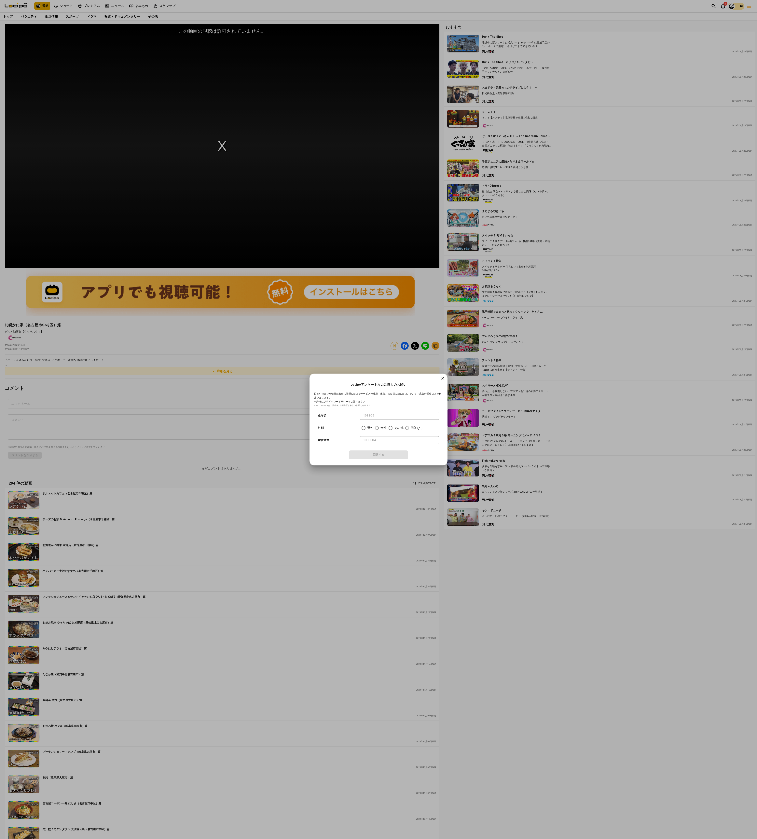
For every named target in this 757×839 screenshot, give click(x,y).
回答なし (417, 428)
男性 (370, 428)
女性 (383, 428)
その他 (399, 428)
